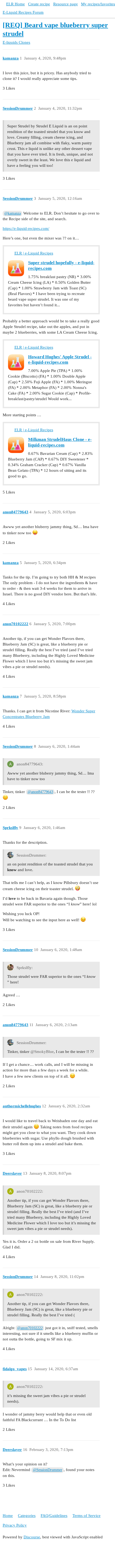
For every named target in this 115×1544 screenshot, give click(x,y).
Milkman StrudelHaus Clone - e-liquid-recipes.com (60, 442)
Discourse (32, 1537)
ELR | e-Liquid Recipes (33, 253)
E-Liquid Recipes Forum (23, 12)
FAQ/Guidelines (54, 1515)
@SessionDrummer (47, 1470)
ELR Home (15, 4)
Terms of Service (86, 1515)
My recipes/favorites (98, 4)
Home (8, 1515)
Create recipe (39, 4)
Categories (27, 1515)
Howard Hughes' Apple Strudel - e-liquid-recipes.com (60, 359)
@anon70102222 (30, 1328)
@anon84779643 (40, 792)
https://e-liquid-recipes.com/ (26, 228)
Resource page (65, 4)
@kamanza (12, 213)
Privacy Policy (15, 1525)
